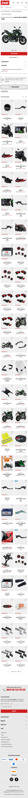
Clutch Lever (20, 118)
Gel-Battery (7, 594)
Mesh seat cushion (7, 403)
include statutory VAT (14, 790)
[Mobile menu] (2, 7)
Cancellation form (5, 742)
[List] (25, 97)
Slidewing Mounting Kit (7, 547)
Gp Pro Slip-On (21, 332)
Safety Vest (7, 449)
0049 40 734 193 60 (15, 689)
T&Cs (2, 735)
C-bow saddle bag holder (21, 238)
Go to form (7, 81)
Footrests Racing (20, 594)
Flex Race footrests (7, 641)
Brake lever (7, 498)
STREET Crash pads (21, 286)
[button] (25, 7)
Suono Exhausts (21, 403)
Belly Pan (21, 141)
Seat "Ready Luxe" (7, 190)
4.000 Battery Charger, (7, 617)
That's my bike (14, 53)
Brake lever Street (20, 547)
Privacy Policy (4, 737)
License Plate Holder (7, 570)
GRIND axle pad (21, 262)
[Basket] (26, 3)
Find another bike (13, 57)
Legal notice (4, 732)
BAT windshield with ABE (21, 378)
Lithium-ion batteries (7, 262)
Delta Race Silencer (21, 426)
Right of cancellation (5, 739)
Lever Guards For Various (21, 355)
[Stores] (14, 3)
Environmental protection (6, 746)
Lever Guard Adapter (7, 118)
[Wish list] (22, 3)
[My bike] (18, 3)
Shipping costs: (7, 791)
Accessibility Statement (6, 744)
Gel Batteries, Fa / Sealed (7, 523)
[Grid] (23, 96)
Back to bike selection (6, 14)
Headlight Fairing (20, 474)
